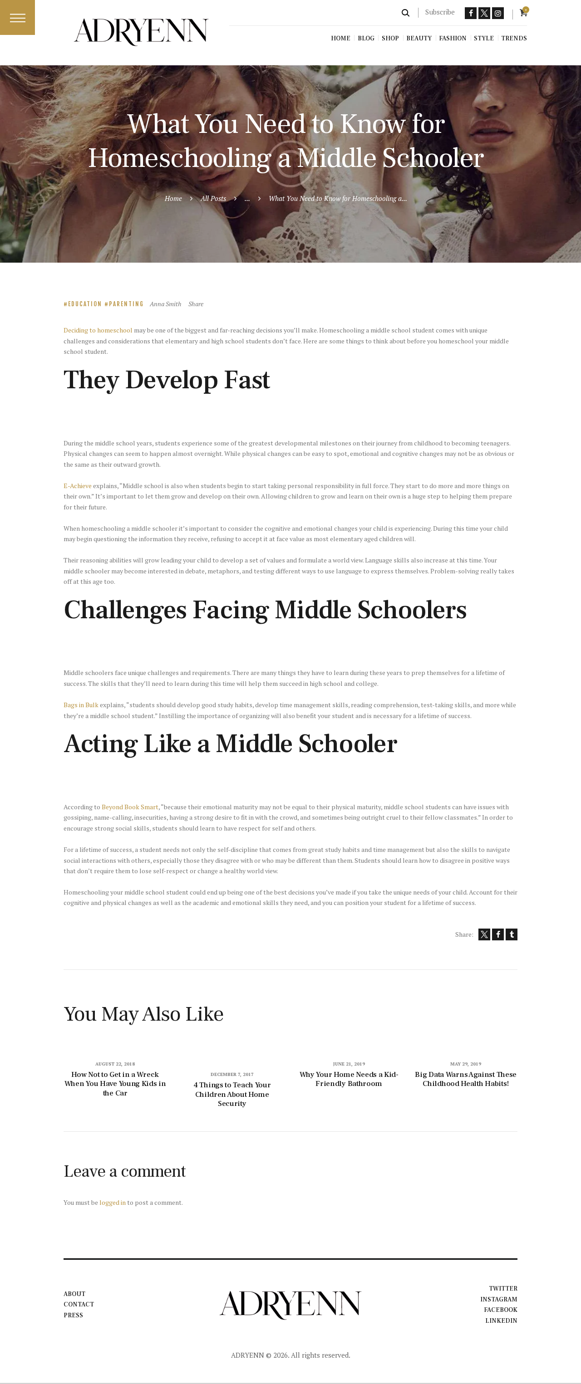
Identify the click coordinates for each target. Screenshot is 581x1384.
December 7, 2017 (232, 1074)
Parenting (126, 304)
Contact (79, 1305)
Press (73, 1315)
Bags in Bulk (81, 704)
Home (173, 198)
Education (85, 304)
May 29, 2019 (465, 1064)
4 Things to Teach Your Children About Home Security (232, 1095)
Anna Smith (166, 303)
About (74, 1294)
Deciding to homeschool (98, 330)
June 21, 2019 (349, 1064)
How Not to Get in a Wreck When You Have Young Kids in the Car (115, 1084)
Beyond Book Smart (130, 806)
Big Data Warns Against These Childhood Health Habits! (466, 1079)
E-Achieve (78, 485)
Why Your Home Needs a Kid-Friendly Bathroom (349, 1079)
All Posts (213, 198)
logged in (112, 1202)
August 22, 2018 (115, 1064)
